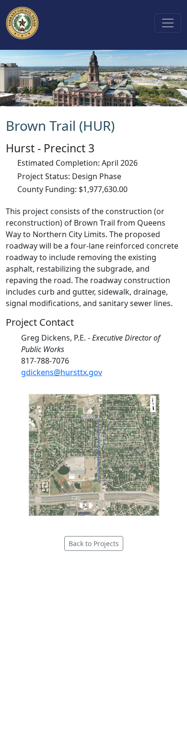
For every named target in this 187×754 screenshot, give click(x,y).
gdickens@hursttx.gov (61, 372)
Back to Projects (94, 543)
